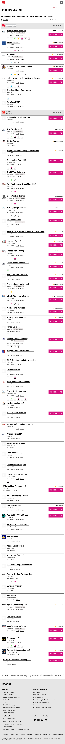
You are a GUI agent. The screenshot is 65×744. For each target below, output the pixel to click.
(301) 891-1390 (11, 600)
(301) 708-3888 (11, 374)
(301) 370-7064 (11, 448)
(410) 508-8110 (11, 479)
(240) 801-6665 (11, 331)
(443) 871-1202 (11, 386)
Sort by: (52, 20)
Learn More (57, 26)
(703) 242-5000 (11, 95)
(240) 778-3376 (11, 322)
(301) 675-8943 (11, 145)
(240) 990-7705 (11, 355)
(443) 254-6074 (11, 200)
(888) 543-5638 (11, 83)
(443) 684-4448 (11, 71)
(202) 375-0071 (11, 590)
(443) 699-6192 (11, 541)
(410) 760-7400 (11, 246)
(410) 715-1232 (11, 300)
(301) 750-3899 (11, 47)
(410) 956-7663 (11, 165)
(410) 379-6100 (11, 469)
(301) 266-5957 (11, 177)
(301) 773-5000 (7, 664)
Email (17, 35)
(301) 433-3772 (11, 236)
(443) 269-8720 (11, 134)
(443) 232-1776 (11, 343)
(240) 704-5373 (11, 500)
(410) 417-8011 (11, 560)
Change (51, 16)
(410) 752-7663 (11, 122)
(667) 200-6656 (11, 569)
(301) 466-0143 (11, 288)
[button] (62, 30)
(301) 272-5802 (11, 224)
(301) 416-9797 (11, 655)
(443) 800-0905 (11, 519)
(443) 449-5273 (11, 365)
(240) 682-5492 (11, 155)
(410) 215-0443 (11, 417)
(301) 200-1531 (11, 35)
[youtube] (46, 719)
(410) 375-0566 (7, 491)
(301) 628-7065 (11, 631)
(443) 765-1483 (11, 457)
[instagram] (38, 720)
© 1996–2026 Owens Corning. (9, 738)
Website (22, 35)
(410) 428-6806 (11, 59)
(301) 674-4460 (11, 529)
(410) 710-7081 (11, 609)
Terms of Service (29, 676)
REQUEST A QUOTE (56, 34)
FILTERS (5, 20)
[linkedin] (42, 720)
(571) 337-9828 (11, 407)
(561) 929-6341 (11, 267)
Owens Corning (3, 2)
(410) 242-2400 (11, 188)
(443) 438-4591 (11, 579)
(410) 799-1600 (11, 312)
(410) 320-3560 (11, 438)
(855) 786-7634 (11, 396)
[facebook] (35, 720)
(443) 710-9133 (11, 255)
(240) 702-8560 (11, 550)
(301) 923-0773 (11, 106)
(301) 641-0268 (11, 212)
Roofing (3, 7)
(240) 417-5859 (11, 279)
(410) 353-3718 (11, 643)
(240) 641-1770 (11, 621)
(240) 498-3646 (11, 510)
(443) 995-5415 (11, 429)
